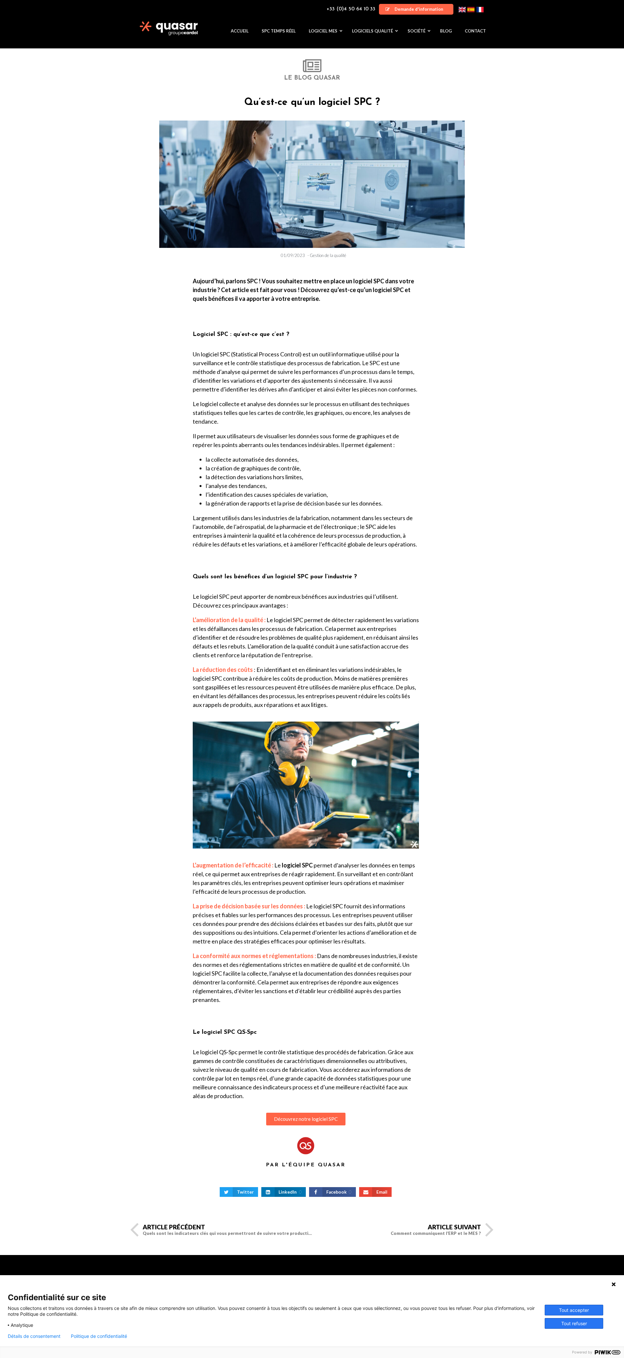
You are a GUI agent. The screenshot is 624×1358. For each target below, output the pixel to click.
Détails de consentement (34, 1336)
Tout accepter (574, 1310)
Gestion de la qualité (328, 255)
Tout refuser (574, 1323)
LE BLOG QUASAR (312, 78)
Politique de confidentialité (99, 1336)
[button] (416, 9)
